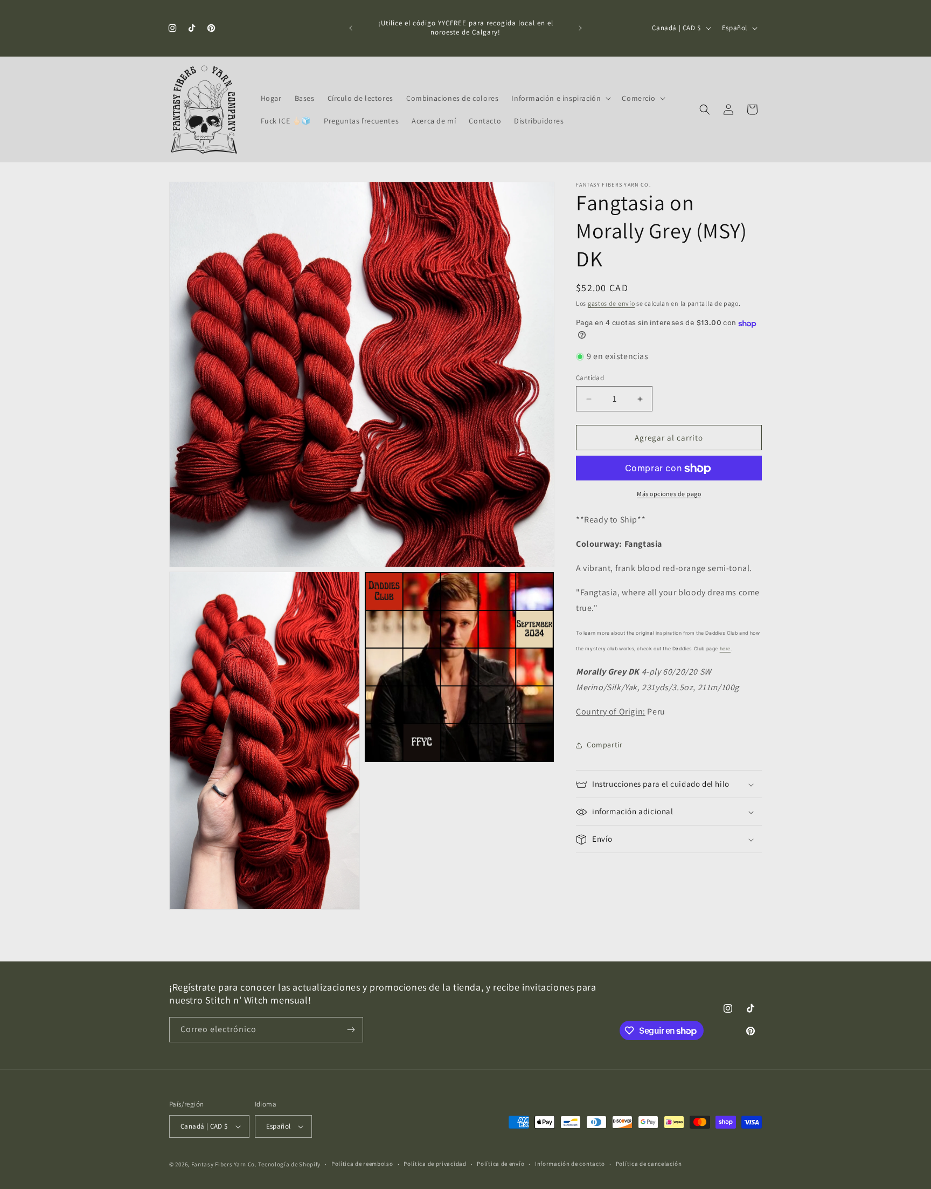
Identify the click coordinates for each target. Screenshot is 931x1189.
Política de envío (500, 1163)
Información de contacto (570, 1163)
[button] (560, 98)
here (725, 649)
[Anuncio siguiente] (580, 28)
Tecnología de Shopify (289, 1164)
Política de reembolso (362, 1163)
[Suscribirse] (351, 1029)
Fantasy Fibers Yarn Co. (224, 1164)
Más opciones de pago (669, 494)
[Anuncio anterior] (351, 28)
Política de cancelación (649, 1163)
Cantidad (590, 377)
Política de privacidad (435, 1163)
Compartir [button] (604, 745)
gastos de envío (611, 303)
